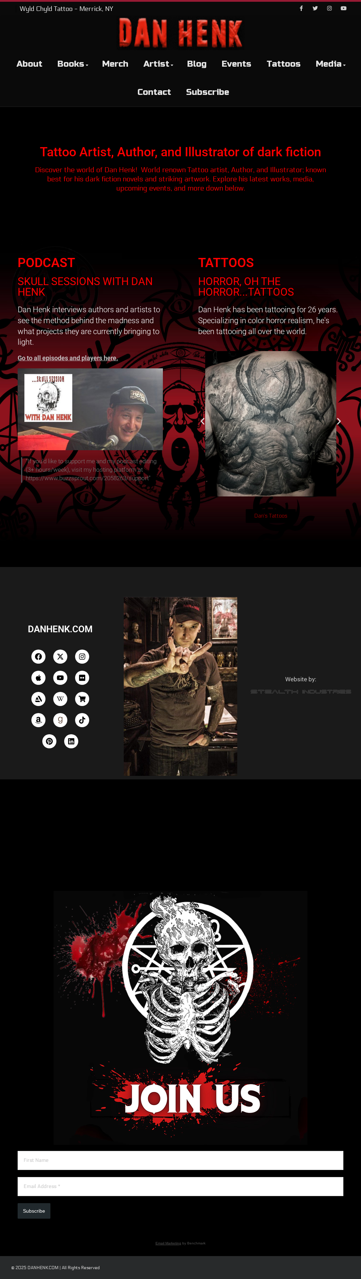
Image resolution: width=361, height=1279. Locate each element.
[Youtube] (343, 9)
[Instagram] (329, 9)
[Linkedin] (71, 741)
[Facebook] (301, 9)
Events (236, 64)
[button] (202, 421)
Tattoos (284, 64)
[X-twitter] (60, 657)
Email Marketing (168, 1243)
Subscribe (207, 92)
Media (329, 64)
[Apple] (38, 678)
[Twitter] (315, 9)
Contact (154, 92)
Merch (115, 64)
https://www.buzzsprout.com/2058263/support (87, 478)
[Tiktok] (82, 720)
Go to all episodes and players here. (68, 358)
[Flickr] (82, 678)
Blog (197, 64)
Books (70, 64)
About (29, 64)
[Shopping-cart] (82, 699)
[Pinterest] (49, 741)
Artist (156, 64)
